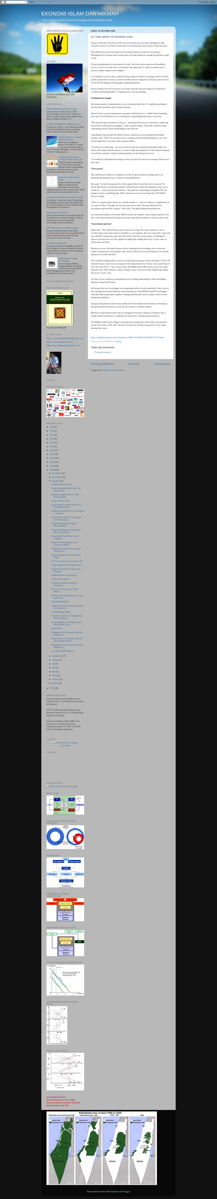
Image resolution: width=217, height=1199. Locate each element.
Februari (56, 679)
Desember (57, 473)
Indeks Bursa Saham (60, 579)
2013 (52, 450)
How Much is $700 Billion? (63, 651)
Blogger (126, 1192)
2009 (52, 466)
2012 (52, 454)
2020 (52, 427)
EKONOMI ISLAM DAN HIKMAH (80, 14)
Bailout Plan (57, 628)
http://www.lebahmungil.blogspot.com (63, 345)
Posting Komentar (103, 352)
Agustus (55, 660)
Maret (55, 676)
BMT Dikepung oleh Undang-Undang (62, 228)
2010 (52, 462)
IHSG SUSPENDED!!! (60, 602)
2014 (52, 447)
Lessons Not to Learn (61, 501)
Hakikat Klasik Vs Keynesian (64, 575)
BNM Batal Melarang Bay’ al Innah (61, 109)
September (57, 656)
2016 (52, 439)
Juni (54, 668)
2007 (52, 688)
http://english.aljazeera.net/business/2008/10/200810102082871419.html (127, 337)
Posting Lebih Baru (102, 364)
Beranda (134, 364)
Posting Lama (162, 364)
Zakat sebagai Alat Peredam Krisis (66, 565)
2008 (52, 470)
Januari (55, 683)
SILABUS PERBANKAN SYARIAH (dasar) (63, 124)
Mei (54, 672)
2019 (52, 431)
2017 (52, 435)
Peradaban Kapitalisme (56, 243)
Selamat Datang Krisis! (61, 484)
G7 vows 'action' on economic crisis (67, 561)
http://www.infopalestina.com (59, 342)
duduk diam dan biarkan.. (57, 213)
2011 (52, 458)
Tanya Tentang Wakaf (61, 612)
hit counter (65, 746)
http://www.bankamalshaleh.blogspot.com (64, 338)
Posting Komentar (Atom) (113, 370)
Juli (53, 664)
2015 (52, 443)
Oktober (56, 481)
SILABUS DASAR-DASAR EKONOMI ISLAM (64, 197)
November (57, 477)
